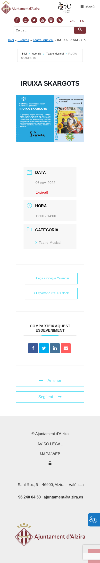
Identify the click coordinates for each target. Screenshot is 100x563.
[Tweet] (44, 348)
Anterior (54, 380)
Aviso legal (50, 444)
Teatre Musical (43, 40)
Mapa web (50, 454)
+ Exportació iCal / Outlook (51, 293)
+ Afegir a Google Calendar (51, 278)
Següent (45, 397)
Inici (11, 40)
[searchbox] (50, 30)
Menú (90, 7)
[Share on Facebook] (33, 348)
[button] (80, 30)
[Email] (66, 348)
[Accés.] (50, 464)
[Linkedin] (55, 348)
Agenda (36, 53)
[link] (72, 21)
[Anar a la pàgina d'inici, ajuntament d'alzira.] (36, 8)
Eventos (23, 40)
